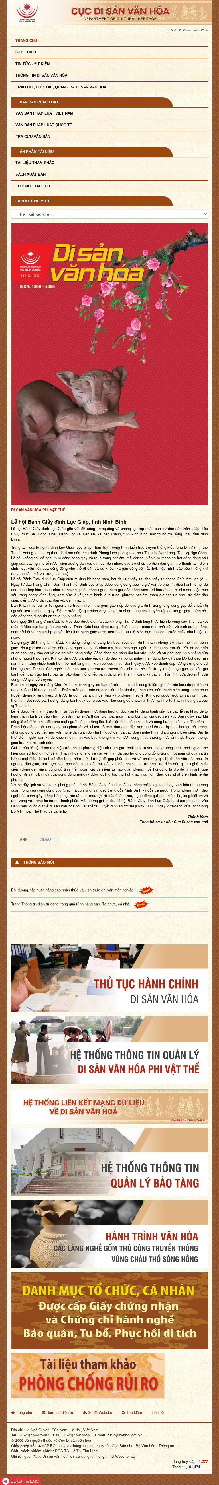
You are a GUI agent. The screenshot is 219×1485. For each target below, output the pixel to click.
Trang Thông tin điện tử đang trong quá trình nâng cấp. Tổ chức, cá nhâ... (72, 867)
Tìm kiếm (133, 1387)
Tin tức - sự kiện (32, 64)
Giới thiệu (25, 52)
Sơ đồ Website (99, 1387)
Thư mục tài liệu (33, 186)
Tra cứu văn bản (33, 136)
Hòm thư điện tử (59, 1387)
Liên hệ (158, 1387)
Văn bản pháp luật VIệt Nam (44, 113)
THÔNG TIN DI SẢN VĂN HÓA (41, 75)
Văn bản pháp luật (39, 102)
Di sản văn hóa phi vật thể (38, 484)
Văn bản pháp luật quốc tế (43, 125)
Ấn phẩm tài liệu (37, 152)
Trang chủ (26, 40)
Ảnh (23, 814)
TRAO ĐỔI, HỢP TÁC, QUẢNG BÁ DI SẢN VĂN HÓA (61, 87)
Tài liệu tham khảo (34, 163)
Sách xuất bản (30, 174)
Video (45, 814)
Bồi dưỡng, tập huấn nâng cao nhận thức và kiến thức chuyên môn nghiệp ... (75, 853)
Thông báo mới (38, 837)
